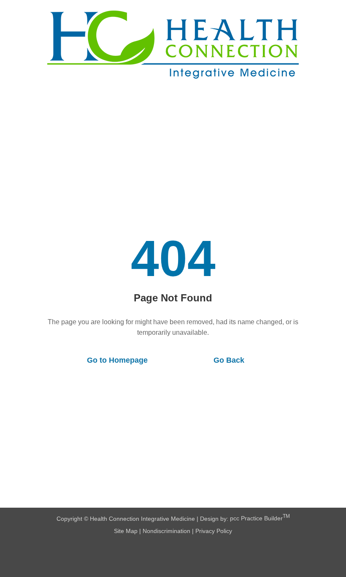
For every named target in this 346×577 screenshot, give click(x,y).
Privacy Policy (213, 531)
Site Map (126, 531)
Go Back (229, 360)
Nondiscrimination (166, 531)
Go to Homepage (117, 360)
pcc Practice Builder (260, 518)
